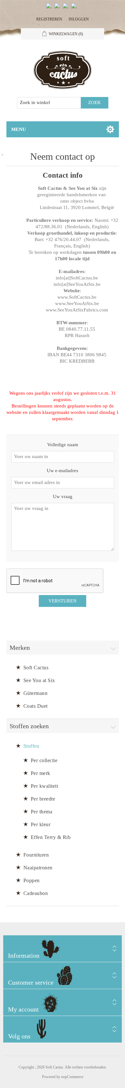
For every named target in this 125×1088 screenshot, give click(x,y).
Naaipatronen (38, 867)
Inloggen (79, 19)
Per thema (42, 811)
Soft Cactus (36, 667)
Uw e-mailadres (62, 470)
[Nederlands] (58, 8)
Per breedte (43, 799)
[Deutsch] (75, 8)
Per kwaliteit (44, 786)
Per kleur (41, 824)
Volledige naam (62, 444)
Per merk (40, 773)
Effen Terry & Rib (51, 837)
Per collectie (44, 760)
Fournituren (36, 855)
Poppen (31, 880)
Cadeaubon (35, 893)
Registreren (49, 19)
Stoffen (31, 746)
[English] (50, 8)
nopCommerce (72, 1077)
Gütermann (35, 693)
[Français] (67, 8)
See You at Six (39, 680)
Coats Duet (35, 706)
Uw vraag (62, 496)
